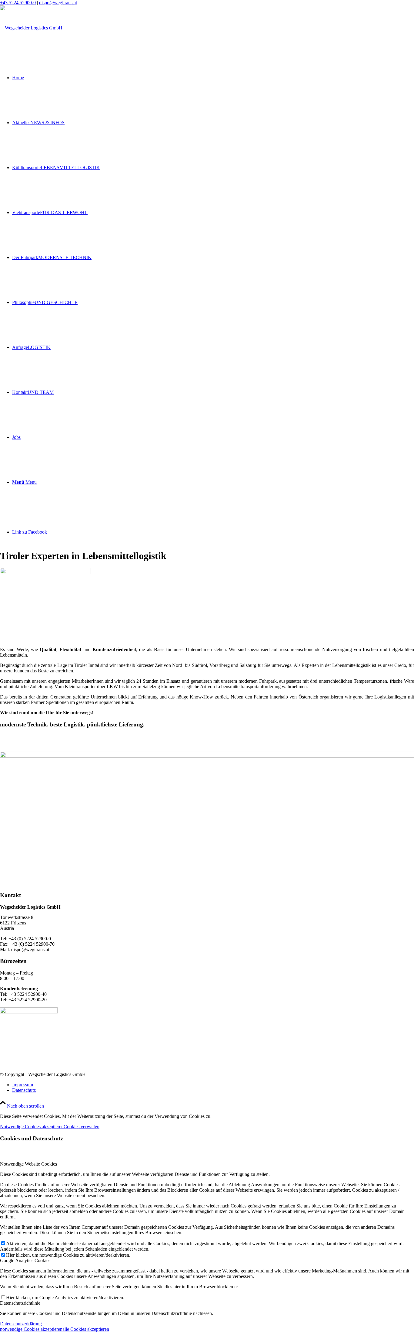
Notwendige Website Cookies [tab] (28, 1163)
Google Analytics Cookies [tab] (25, 1260)
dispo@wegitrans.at (58, 2)
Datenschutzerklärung (21, 1323)
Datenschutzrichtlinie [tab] (20, 1303)
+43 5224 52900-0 (18, 2)
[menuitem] (213, 1085)
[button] (207, 316)
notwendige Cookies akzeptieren (31, 1329)
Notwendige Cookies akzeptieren (32, 1126)
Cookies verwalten (81, 1126)
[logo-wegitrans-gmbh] (31, 27)
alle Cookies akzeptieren (85, 1329)
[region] (207, 217)
